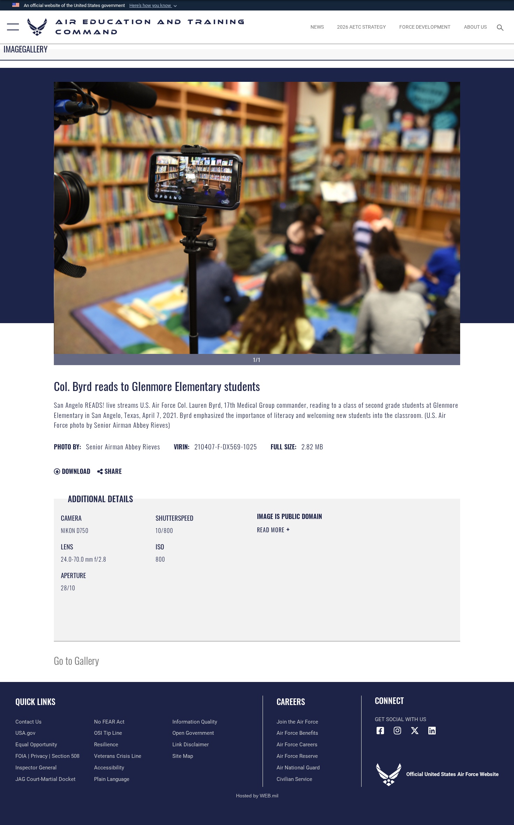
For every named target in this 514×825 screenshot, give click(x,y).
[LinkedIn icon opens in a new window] (432, 730)
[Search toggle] (501, 27)
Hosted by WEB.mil (257, 795)
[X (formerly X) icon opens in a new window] (414, 730)
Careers (291, 701)
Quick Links (35, 701)
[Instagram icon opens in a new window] (397, 730)
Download (75, 471)
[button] (153, 5)
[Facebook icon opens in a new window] (380, 730)
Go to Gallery (76, 660)
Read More (271, 530)
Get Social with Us (400, 719)
